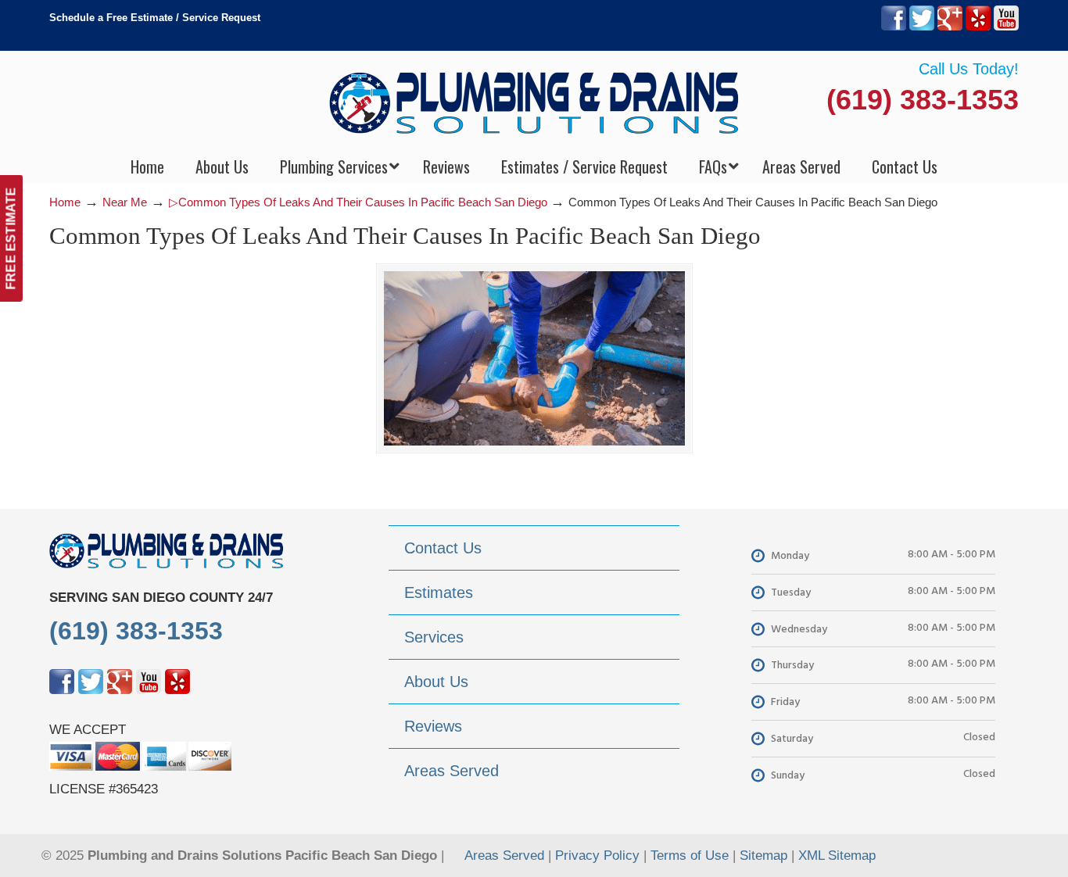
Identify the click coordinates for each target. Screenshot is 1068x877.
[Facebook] (893, 27)
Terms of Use (689, 855)
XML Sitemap (837, 855)
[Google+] (949, 27)
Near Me (124, 202)
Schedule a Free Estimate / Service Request (154, 17)
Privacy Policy (597, 855)
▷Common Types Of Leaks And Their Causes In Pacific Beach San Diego (358, 202)
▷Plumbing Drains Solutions (534, 102)
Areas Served (504, 855)
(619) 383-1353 (922, 100)
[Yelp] (978, 27)
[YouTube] (1006, 27)
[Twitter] (921, 27)
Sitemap (763, 855)
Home (65, 202)
